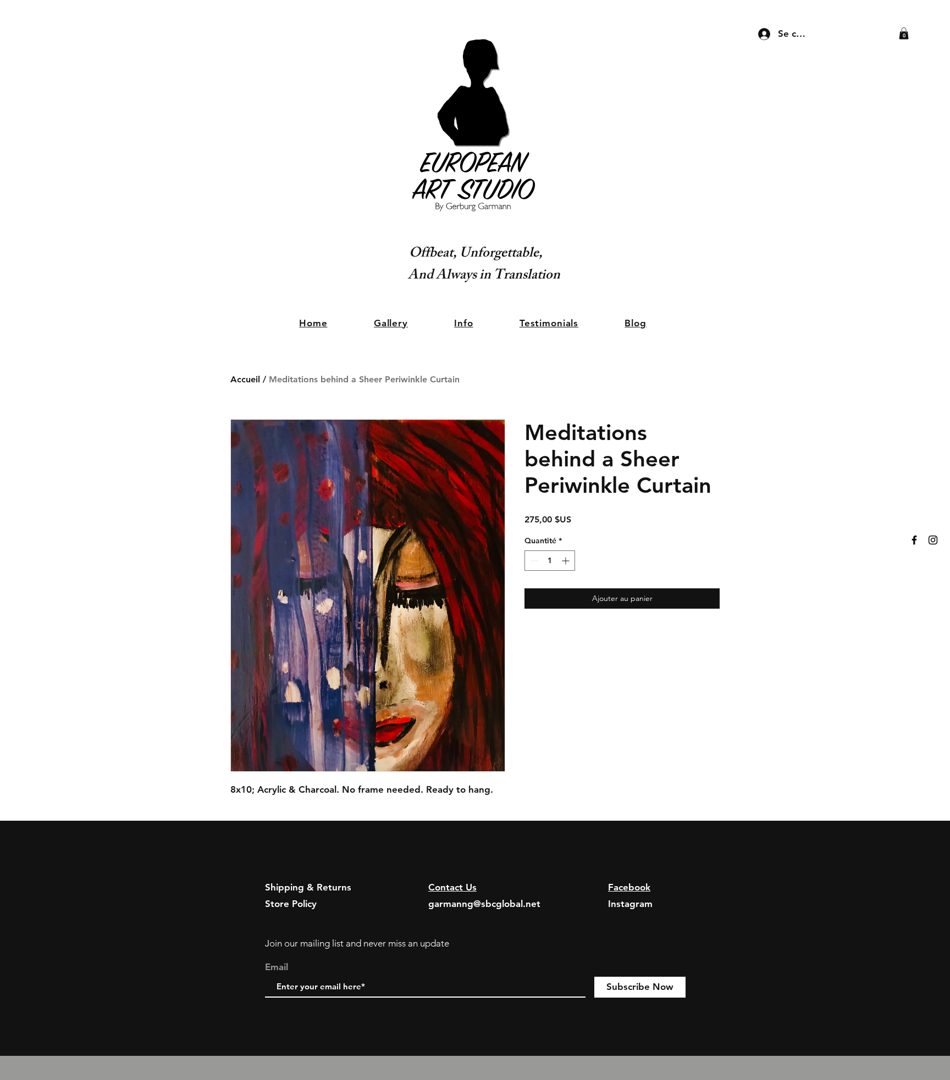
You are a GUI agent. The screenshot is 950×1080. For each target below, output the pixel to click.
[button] (904, 33)
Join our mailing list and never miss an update (357, 943)
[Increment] (566, 560)
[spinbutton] (550, 560)
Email (276, 967)
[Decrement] (533, 560)
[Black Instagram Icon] (933, 540)
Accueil (245, 379)
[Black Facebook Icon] (914, 540)
